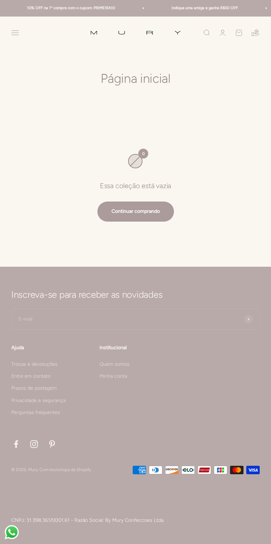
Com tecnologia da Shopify (65, 469)
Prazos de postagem (34, 388)
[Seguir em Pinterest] (52, 444)
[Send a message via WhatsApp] (12, 532)
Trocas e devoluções (34, 364)
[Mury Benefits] (255, 33)
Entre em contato (30, 376)
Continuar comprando (136, 211)
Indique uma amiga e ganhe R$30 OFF (202, 8)
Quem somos (115, 364)
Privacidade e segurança (38, 400)
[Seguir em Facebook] (16, 444)
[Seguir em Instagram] (34, 444)
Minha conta (113, 376)
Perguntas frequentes (35, 412)
